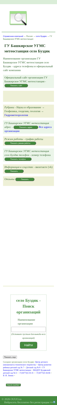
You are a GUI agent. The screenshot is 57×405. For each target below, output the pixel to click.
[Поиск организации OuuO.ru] (18, 25)
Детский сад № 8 (33, 367)
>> (51, 402)
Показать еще (10, 357)
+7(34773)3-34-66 (43, 373)
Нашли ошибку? (13, 385)
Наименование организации (26, 321)
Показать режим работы (20, 143)
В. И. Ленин (8, 376)
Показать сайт (16, 86)
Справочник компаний (13, 36)
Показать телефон (18, 159)
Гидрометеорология (16, 115)
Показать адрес (25, 127)
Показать (14, 171)
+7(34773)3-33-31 (26, 373)
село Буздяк (41, 36)
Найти (28, 345)
